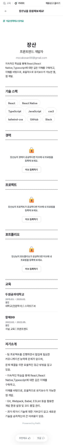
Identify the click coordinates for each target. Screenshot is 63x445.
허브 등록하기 (31, 169)
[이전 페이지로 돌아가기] (6, 11)
